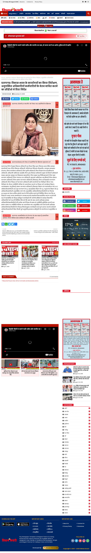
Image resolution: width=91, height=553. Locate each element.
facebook (70, 201)
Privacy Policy (38, 2)
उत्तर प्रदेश (28, 13)
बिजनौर (77, 463)
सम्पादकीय (67, 192)
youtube (84, 210)
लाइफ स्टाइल (71, 13)
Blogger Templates (13, 552)
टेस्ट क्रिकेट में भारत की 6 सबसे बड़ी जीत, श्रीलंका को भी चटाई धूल (81, 378)
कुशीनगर (77, 424)
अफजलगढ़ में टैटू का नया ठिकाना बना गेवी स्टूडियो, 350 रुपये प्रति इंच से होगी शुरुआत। (49, 373)
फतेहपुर (77, 451)
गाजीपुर (77, 430)
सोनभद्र (77, 510)
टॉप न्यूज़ (35, 523)
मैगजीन (49, 523)
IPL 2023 (35, 526)
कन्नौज (77, 420)
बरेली (77, 454)
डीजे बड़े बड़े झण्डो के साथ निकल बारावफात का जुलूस (30, 372)
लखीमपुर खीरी (77, 488)
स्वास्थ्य (57, 13)
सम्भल (77, 500)
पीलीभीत (77, 442)
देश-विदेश (35, 13)
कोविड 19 (49, 529)
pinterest (85, 206)
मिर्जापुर (77, 473)
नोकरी (63, 13)
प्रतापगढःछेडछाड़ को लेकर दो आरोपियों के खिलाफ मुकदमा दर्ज (31, 162)
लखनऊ (77, 485)
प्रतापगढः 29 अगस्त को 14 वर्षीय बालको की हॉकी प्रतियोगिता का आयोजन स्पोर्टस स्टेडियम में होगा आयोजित (8, 262)
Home (5, 13)
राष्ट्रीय (21, 13)
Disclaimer (80, 526)
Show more (55, 242)
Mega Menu (13, 13)
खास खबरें (50, 532)
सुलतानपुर (77, 507)
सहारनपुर (77, 503)
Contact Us (80, 523)
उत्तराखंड (77, 414)
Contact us (30, 2)
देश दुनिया (36, 532)
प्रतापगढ (8, 78)
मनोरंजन (43, 13)
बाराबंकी (77, 460)
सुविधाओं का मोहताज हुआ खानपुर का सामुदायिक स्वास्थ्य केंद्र (10, 373)
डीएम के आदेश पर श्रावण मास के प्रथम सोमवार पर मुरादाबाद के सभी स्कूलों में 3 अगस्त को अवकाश (81, 369)
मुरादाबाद (77, 476)
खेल (48, 13)
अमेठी (77, 408)
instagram (70, 210)
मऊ (77, 467)
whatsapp (70, 206)
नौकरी (77, 439)
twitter (85, 201)
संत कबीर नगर (77, 494)
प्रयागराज (77, 448)
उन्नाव (77, 417)
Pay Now (82, 36)
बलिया (77, 457)
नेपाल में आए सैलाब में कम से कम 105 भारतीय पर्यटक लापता (81, 395)
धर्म (52, 13)
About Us (22, 2)
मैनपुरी (77, 479)
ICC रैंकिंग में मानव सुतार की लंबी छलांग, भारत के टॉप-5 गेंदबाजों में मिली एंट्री (81, 387)
